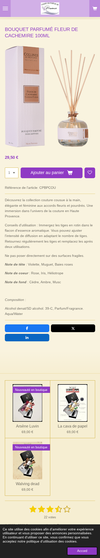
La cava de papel (72, 426)
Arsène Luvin (27, 426)
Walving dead (27, 484)
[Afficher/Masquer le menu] (5, 8)
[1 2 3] (11, 173)
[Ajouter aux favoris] (89, 173)
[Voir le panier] (94, 8)
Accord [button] (82, 551)
